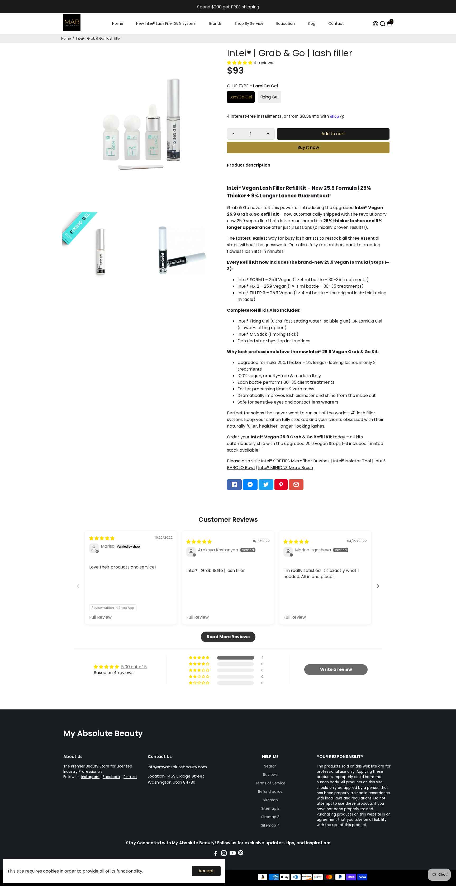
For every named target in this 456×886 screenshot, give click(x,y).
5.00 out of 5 (134, 667)
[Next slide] (378, 586)
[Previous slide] (78, 586)
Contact (336, 23)
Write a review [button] (336, 669)
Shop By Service (249, 23)
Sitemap (270, 800)
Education (285, 23)
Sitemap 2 (270, 808)
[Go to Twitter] (266, 484)
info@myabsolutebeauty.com (177, 767)
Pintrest (130, 776)
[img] (102, 538)
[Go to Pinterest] (281, 484)
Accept (206, 871)
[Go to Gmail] (296, 484)
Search (270, 766)
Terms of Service (270, 783)
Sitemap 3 (270, 816)
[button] (240, 63)
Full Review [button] (100, 617)
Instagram (90, 776)
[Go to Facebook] (234, 484)
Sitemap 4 (270, 825)
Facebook (111, 776)
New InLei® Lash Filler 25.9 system (166, 23)
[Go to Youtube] (232, 854)
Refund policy (270, 791)
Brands (215, 23)
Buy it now (308, 147)
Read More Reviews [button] (228, 637)
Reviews (270, 774)
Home (117, 23)
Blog (311, 23)
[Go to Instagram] (224, 854)
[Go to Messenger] (250, 484)
